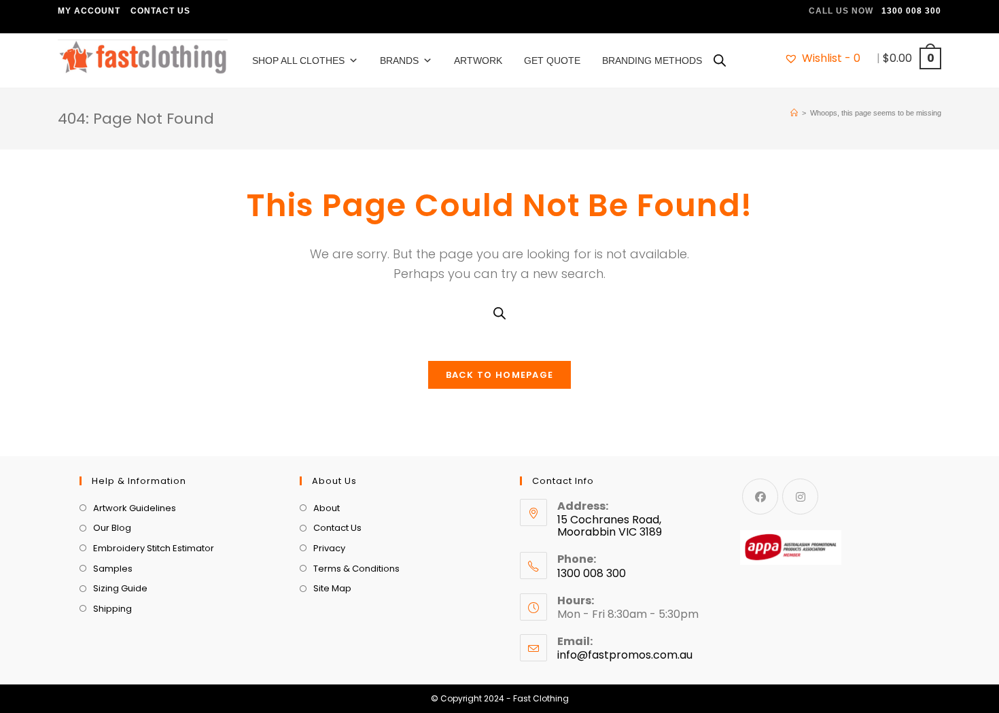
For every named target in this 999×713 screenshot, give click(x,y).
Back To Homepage (500, 374)
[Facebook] (760, 497)
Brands (399, 60)
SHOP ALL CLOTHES (298, 60)
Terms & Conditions (356, 568)
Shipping (112, 608)
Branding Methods (652, 60)
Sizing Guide (120, 588)
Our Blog (112, 527)
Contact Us (160, 11)
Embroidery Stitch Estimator (153, 548)
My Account (89, 11)
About (326, 508)
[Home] (794, 113)
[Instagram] (800, 497)
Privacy (329, 548)
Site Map (332, 588)
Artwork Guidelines (134, 508)
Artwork (478, 60)
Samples (113, 568)
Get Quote (552, 60)
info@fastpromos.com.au (625, 655)
